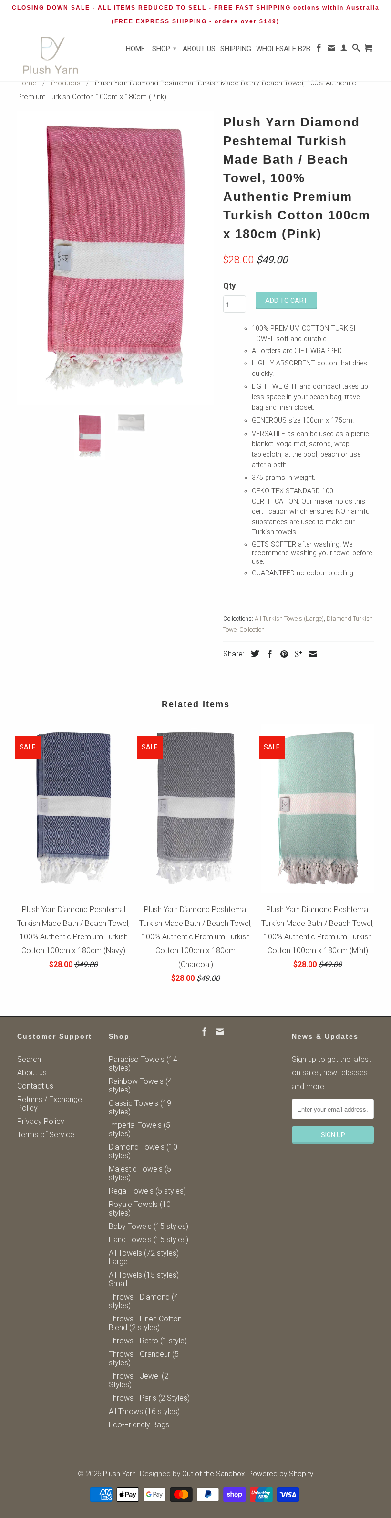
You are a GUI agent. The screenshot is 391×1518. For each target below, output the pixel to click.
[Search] (356, 49)
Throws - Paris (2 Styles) (149, 1398)
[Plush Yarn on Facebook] (319, 49)
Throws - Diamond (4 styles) (143, 1301)
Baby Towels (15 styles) (148, 1226)
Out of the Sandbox (213, 1473)
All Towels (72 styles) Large (144, 1257)
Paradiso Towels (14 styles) (143, 1063)
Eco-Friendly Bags (139, 1424)
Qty (229, 286)
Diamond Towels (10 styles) (143, 1151)
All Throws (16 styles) (144, 1411)
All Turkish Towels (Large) (289, 618)
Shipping (235, 48)
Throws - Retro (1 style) (148, 1340)
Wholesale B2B (283, 48)
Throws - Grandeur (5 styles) (144, 1358)
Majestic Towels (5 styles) (140, 1173)
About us (199, 48)
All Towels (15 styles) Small (144, 1279)
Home (135, 48)
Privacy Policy (40, 1121)
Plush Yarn (119, 1473)
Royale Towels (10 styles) (140, 1208)
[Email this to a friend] (310, 654)
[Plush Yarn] (50, 55)
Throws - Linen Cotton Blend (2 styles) (145, 1323)
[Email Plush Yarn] (331, 49)
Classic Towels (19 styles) (140, 1107)
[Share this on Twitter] (252, 653)
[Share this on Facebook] (267, 654)
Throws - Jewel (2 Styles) (138, 1380)
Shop (164, 48)
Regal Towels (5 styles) (147, 1191)
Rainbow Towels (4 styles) (140, 1085)
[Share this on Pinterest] (282, 654)
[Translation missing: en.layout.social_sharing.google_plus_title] (296, 654)
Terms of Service (45, 1134)
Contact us (35, 1086)
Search (29, 1059)
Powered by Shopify (280, 1473)
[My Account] (344, 49)
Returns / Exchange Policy (49, 1104)
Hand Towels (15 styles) (148, 1239)
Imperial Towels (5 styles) (139, 1129)
